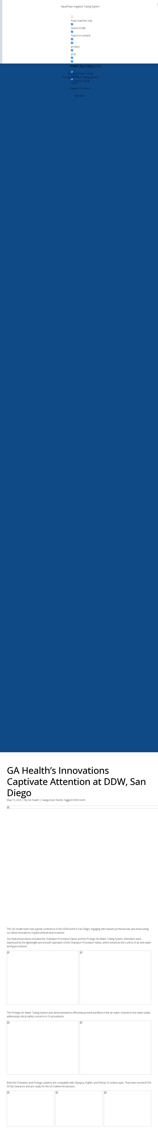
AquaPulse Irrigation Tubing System (80, 6)
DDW (75, 800)
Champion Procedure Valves (61, 939)
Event (82, 800)
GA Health (33, 800)
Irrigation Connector (80, 88)
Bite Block (80, 95)
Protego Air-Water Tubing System (105, 939)
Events (59, 800)
